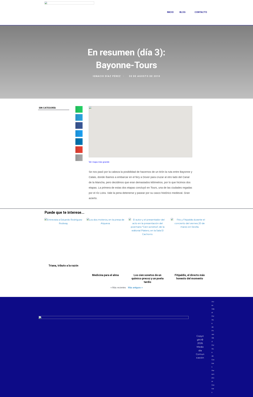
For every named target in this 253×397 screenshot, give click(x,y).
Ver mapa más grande (99, 162)
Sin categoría (47, 108)
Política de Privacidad (213, 329)
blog (183, 12)
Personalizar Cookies (213, 381)
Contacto (201, 12)
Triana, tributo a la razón (63, 265)
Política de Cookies (213, 356)
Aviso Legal (213, 307)
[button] (79, 109)
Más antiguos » (135, 287)
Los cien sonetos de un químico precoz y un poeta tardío (147, 278)
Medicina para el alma (105, 275)
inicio (170, 12)
